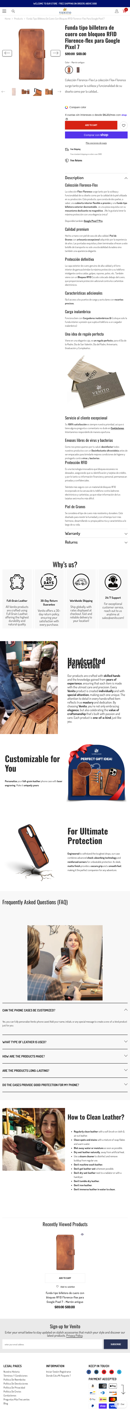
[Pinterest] (104, 1372)
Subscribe (116, 1344)
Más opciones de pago (96, 143)
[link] (17, 598)
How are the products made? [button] (23, 1056)
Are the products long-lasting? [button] (25, 1070)
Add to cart (91, 125)
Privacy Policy (74, 1335)
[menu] (4, 11)
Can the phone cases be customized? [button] (28, 1010)
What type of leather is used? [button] (24, 1042)
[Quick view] (82, 1234)
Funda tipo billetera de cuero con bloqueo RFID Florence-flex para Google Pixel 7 (65, 1297)
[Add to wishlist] (124, 125)
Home (7, 18)
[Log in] (116, 11)
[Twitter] (119, 1372)
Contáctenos (117, 428)
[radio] (69, 70)
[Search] (13, 11)
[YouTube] (111, 1372)
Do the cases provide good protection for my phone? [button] (40, 1085)
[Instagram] (96, 1372)
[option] (31, 53)
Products (18, 18)
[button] (7, 53)
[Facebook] (89, 1372)
